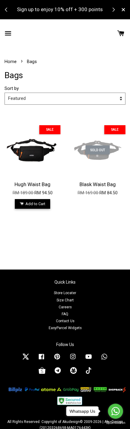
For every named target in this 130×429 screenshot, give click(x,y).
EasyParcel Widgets (65, 328)
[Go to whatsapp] (115, 411)
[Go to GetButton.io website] (115, 423)
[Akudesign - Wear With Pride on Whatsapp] (104, 360)
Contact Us (65, 321)
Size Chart (65, 300)
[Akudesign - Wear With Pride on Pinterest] (57, 360)
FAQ (65, 314)
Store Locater (65, 293)
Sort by (12, 88)
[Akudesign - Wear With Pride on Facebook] (41, 360)
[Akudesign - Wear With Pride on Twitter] (25, 360)
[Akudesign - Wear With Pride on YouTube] (88, 360)
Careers (65, 307)
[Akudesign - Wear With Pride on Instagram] (73, 360)
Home (11, 61)
